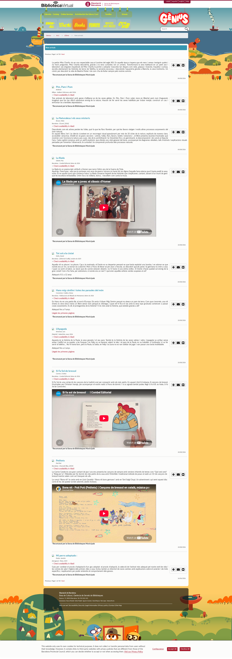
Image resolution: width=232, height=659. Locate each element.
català (168, 1)
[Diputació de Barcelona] (102, 4)
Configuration (158, 649)
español (174, 1)
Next (63, 54)
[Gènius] (174, 17)
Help (187, 1)
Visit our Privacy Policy (133, 652)
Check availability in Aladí (64, 95)
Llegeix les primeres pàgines (63, 313)
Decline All (185, 649)
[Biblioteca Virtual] (57, 4)
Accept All (172, 649)
